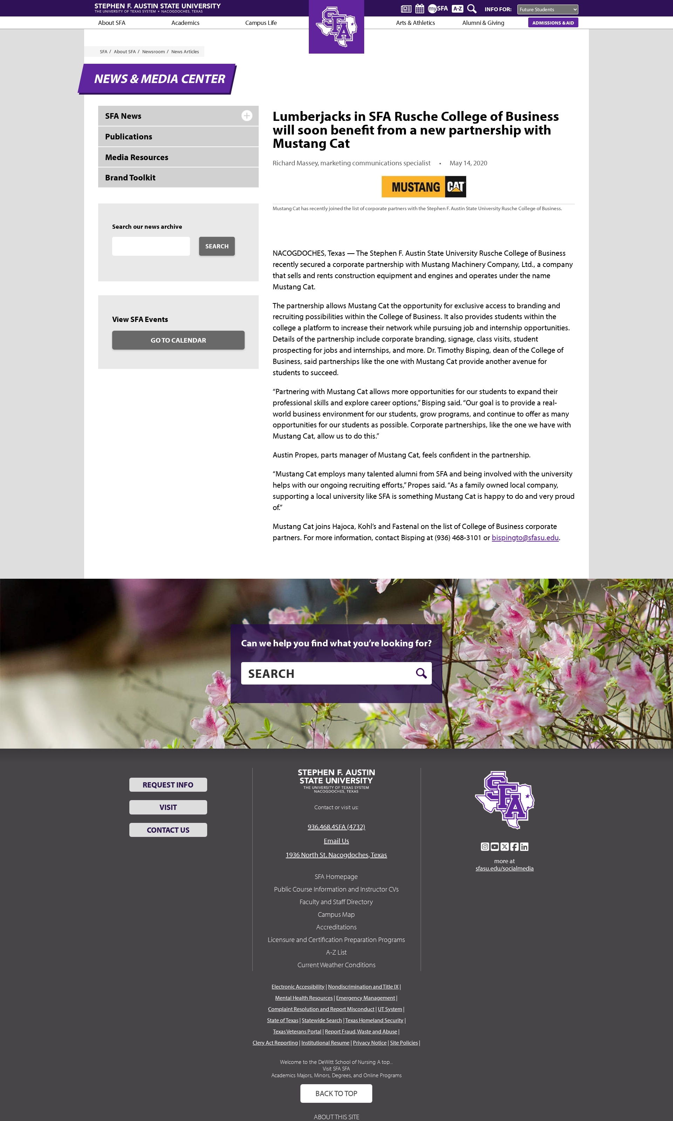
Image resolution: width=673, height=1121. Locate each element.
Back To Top (336, 1093)
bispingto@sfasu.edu (525, 537)
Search (217, 246)
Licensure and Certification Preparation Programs (336, 939)
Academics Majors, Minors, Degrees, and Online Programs (336, 1075)
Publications (128, 136)
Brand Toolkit (130, 177)
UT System (390, 1008)
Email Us (336, 840)
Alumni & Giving (483, 23)
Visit (168, 807)
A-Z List (336, 952)
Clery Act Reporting (275, 1042)
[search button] (421, 673)
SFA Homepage (336, 876)
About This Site (336, 1116)
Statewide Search (322, 1020)
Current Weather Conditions (336, 964)
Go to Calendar (178, 340)
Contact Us (168, 830)
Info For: (498, 9)
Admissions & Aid (553, 23)
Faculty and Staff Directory (336, 901)
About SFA (111, 23)
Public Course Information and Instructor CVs (336, 889)
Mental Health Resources (304, 997)
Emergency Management (365, 997)
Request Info (168, 785)
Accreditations (336, 926)
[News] (406, 8)
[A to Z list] (457, 9)
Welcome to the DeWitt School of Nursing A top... (336, 1061)
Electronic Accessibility (298, 986)
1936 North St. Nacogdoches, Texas (336, 854)
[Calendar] (419, 8)
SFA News (123, 115)
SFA (104, 51)
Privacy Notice (370, 1042)
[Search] (472, 8)
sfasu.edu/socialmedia (505, 868)
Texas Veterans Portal (297, 1031)
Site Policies (404, 1042)
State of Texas (282, 1020)
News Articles (185, 51)
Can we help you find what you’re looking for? (336, 642)
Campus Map (336, 914)
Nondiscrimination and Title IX (363, 986)
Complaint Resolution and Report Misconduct (321, 1008)
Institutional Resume (325, 1042)
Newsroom (153, 51)
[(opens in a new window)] (485, 846)
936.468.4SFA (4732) (336, 826)
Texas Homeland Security (374, 1020)
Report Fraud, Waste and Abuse (361, 1031)
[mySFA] (438, 8)
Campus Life (261, 23)
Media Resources (136, 157)
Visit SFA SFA (336, 1068)
